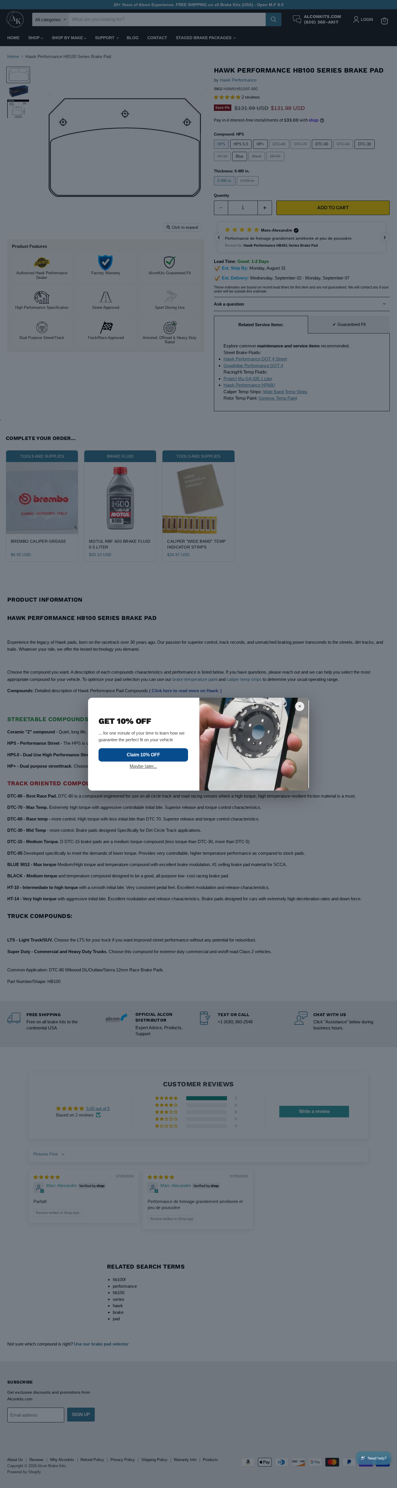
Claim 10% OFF (143, 754)
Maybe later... (143, 766)
